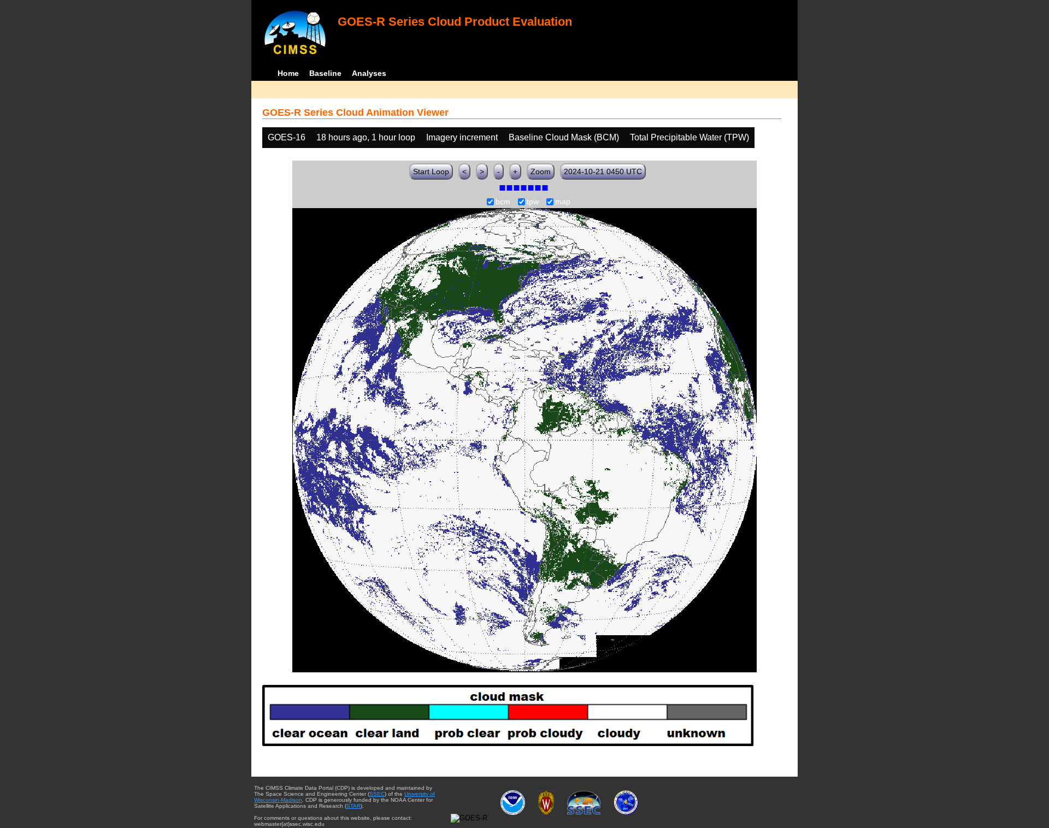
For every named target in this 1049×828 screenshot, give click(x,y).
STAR (353, 806)
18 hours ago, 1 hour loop (365, 137)
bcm (503, 202)
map (562, 202)
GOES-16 (286, 137)
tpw (533, 202)
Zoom (541, 171)
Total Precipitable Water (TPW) (689, 137)
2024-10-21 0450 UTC (603, 171)
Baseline (325, 73)
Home (288, 73)
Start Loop (431, 171)
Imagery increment (462, 137)
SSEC (377, 794)
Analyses (369, 73)
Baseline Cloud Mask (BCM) (564, 137)
